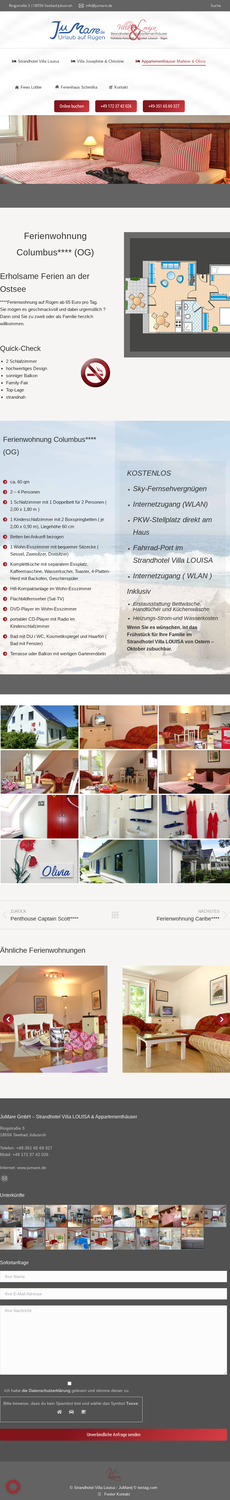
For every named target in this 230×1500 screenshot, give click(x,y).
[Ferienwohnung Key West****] (102, 1216)
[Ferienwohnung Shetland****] (57, 1239)
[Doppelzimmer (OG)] (11, 1216)
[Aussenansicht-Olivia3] (39, 727)
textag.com (147, 1487)
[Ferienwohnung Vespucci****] (125, 1239)
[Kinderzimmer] (39, 816)
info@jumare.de (99, 5)
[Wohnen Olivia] (119, 727)
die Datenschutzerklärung (46, 1390)
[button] (8, 1019)
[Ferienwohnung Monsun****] (57, 1216)
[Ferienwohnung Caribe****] (170, 1216)
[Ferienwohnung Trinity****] (11, 1239)
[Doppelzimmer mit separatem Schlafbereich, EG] (192, 1239)
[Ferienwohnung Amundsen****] (34, 1216)
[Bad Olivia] (119, 816)
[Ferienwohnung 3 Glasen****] (34, 1239)
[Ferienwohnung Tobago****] (147, 1239)
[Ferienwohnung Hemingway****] (102, 1239)
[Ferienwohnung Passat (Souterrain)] (125, 1216)
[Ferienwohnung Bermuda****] (170, 1239)
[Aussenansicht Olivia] (119, 861)
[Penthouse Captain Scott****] (215, 1216)
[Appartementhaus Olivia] (39, 861)
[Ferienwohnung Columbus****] (192, 1216)
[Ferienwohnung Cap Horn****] (147, 1216)
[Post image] (54, 1019)
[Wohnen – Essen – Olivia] (39, 772)
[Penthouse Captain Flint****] (79, 1239)
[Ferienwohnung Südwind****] (79, 1216)
